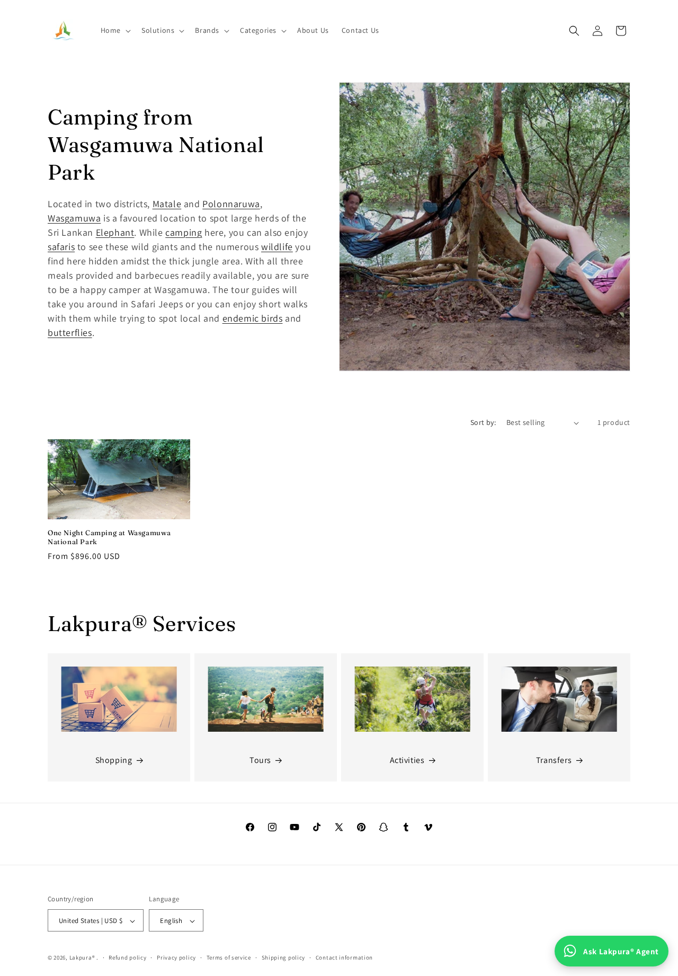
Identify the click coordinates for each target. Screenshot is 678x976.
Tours (260, 760)
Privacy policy (176, 957)
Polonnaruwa (231, 204)
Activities (407, 760)
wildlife (277, 247)
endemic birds (252, 318)
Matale (167, 204)
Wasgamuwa (74, 218)
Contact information (344, 957)
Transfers (554, 760)
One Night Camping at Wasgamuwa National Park (109, 537)
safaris (61, 247)
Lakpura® (82, 958)
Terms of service (229, 957)
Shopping (113, 760)
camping (183, 232)
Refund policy (127, 957)
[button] (114, 30)
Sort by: (483, 422)
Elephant (115, 232)
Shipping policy (284, 957)
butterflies (70, 332)
